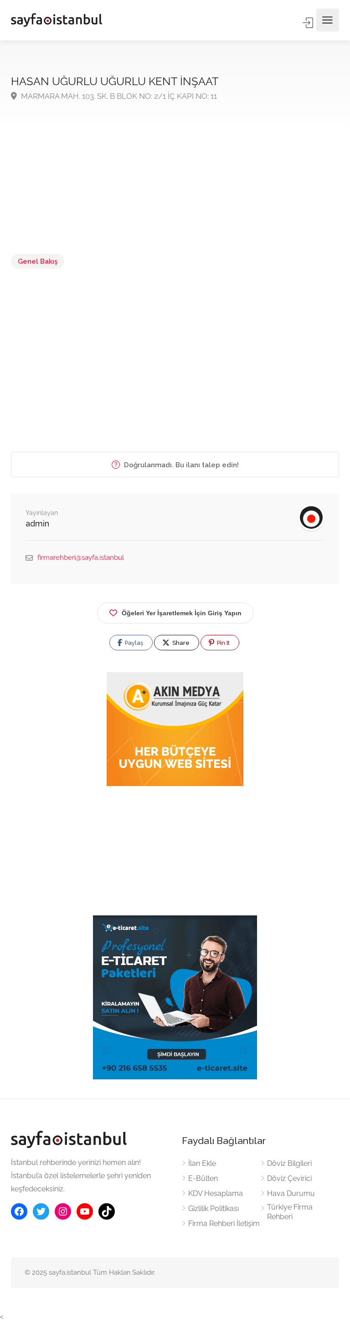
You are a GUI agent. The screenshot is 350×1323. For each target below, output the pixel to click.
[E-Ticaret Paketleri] (175, 996)
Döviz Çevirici (289, 1178)
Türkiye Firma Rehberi (290, 1212)
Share (180, 642)
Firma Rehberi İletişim (224, 1223)
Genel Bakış (37, 261)
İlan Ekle (202, 1163)
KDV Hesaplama (215, 1193)
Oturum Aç (308, 23)
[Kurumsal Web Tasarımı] (175, 729)
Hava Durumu (291, 1193)
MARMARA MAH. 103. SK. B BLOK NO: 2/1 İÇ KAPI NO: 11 (118, 96)
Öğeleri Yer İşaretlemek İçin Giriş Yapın (182, 613)
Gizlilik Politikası (213, 1208)
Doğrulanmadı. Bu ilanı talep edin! (180, 465)
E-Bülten (203, 1178)
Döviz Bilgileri (289, 1163)
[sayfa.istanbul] (56, 20)
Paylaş (133, 642)
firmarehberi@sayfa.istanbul (80, 557)
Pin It (223, 642)
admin (37, 523)
